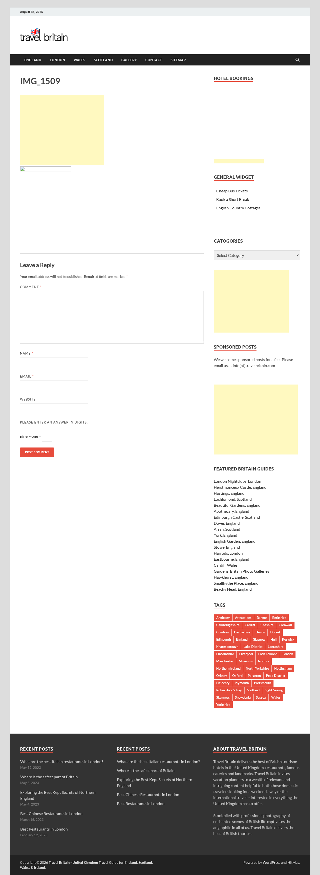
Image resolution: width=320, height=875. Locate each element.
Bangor (262, 618)
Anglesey (223, 618)
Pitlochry (223, 683)
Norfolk (263, 661)
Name (26, 353)
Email (27, 376)
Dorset (275, 632)
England (32, 60)
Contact (153, 60)
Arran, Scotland (227, 529)
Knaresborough (227, 647)
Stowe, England (227, 547)
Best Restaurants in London (44, 829)
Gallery (129, 60)
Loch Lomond (267, 654)
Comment (31, 287)
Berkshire (279, 618)
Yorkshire (223, 705)
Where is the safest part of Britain (49, 776)
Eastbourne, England (231, 559)
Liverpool (246, 654)
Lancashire (276, 647)
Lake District (253, 647)
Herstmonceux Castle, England (240, 487)
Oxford (237, 676)
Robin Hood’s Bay (229, 690)
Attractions (243, 618)
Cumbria (222, 632)
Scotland (103, 60)
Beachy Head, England (233, 589)
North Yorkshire (257, 668)
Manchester (225, 661)
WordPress (271, 862)
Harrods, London (228, 553)
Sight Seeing (274, 690)
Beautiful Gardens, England (237, 505)
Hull (273, 639)
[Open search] (297, 60)
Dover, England (227, 523)
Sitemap (178, 60)
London (57, 60)
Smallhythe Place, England (236, 583)
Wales (79, 60)
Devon (260, 632)
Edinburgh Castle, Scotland (237, 517)
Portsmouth (262, 683)
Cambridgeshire (228, 625)
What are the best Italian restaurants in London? (61, 761)
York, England (225, 535)
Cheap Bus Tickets (232, 190)
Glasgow (259, 639)
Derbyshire (242, 632)
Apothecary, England (231, 511)
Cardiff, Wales (226, 565)
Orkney (221, 676)
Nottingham (283, 668)
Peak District (275, 676)
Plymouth (242, 683)
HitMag (293, 862)
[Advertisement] (62, 130)
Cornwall (285, 625)
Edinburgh (223, 639)
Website (28, 399)
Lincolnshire (225, 654)
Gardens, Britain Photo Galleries (241, 571)
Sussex (261, 697)
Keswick (288, 639)
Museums (246, 661)
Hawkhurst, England (231, 577)
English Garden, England (235, 541)
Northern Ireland (228, 668)
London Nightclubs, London (237, 481)
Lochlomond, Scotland (233, 499)
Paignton (254, 676)
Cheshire (267, 625)
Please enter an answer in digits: (54, 422)
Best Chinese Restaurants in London (51, 813)
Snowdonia (243, 697)
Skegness (223, 697)
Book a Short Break (232, 199)
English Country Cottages (238, 207)
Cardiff (250, 625)
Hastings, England (229, 493)
